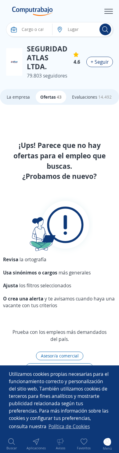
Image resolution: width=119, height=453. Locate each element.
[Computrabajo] (32, 11)
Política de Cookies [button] (69, 426)
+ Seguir (100, 62)
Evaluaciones (92, 97)
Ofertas (51, 97)
